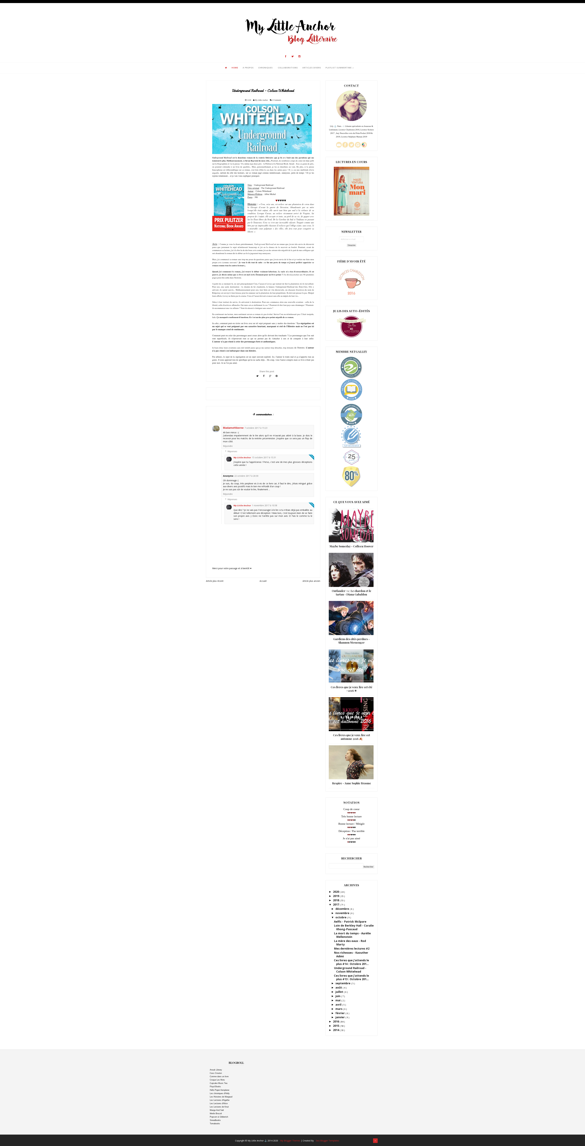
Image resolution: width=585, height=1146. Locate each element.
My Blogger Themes (290, 1140)
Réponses (232, 451)
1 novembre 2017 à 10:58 (264, 505)
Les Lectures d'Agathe (219, 1100)
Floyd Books (215, 1086)
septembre (343, 983)
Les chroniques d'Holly (220, 1093)
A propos (248, 67)
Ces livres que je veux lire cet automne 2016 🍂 (351, 736)
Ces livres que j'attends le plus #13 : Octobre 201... (351, 977)
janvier (340, 1017)
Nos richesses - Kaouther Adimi (351, 954)
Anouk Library (216, 1070)
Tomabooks (215, 1123)
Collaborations (288, 67)
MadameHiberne (233, 427)
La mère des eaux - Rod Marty (350, 942)
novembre (342, 913)
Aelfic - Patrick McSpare (350, 921)
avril (338, 1004)
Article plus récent (214, 580)
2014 (336, 1030)
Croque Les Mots (217, 1080)
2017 (336, 904)
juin (338, 996)
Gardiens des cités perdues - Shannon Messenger (351, 640)
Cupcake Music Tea (218, 1083)
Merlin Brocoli (216, 1113)
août (339, 987)
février (340, 1013)
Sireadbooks (215, 1120)
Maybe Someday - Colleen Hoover (351, 546)
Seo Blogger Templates (327, 1140)
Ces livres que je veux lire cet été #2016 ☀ (351, 688)
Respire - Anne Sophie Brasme (351, 783)
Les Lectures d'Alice (219, 1103)
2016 (336, 1021)
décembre (342, 909)
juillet (339, 992)
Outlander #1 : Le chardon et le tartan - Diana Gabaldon (351, 592)
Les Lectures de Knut (219, 1107)
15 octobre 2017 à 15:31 (264, 457)
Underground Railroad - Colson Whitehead (350, 969)
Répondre (228, 446)
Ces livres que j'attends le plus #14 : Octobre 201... (351, 962)
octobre (341, 917)
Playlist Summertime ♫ (340, 67)
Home (235, 67)
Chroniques (265, 67)
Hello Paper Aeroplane (219, 1090)
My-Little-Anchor (242, 457)
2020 (336, 891)
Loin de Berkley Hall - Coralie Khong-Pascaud (354, 927)
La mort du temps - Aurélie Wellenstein (352, 935)
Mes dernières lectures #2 (351, 948)
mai (338, 1000)
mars (339, 1009)
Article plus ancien (311, 580)
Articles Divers (311, 67)
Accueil (263, 580)
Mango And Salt (217, 1110)
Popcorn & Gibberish (219, 1117)
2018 (336, 900)
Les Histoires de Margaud (221, 1097)
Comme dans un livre (219, 1076)
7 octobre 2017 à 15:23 (256, 427)
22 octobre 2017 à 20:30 (246, 475)
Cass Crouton (216, 1073)
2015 (336, 1026)
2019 (336, 896)
